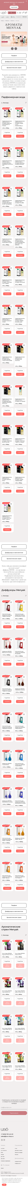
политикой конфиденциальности (14, 1182)
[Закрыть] (26, 1)
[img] (2, 1140)
